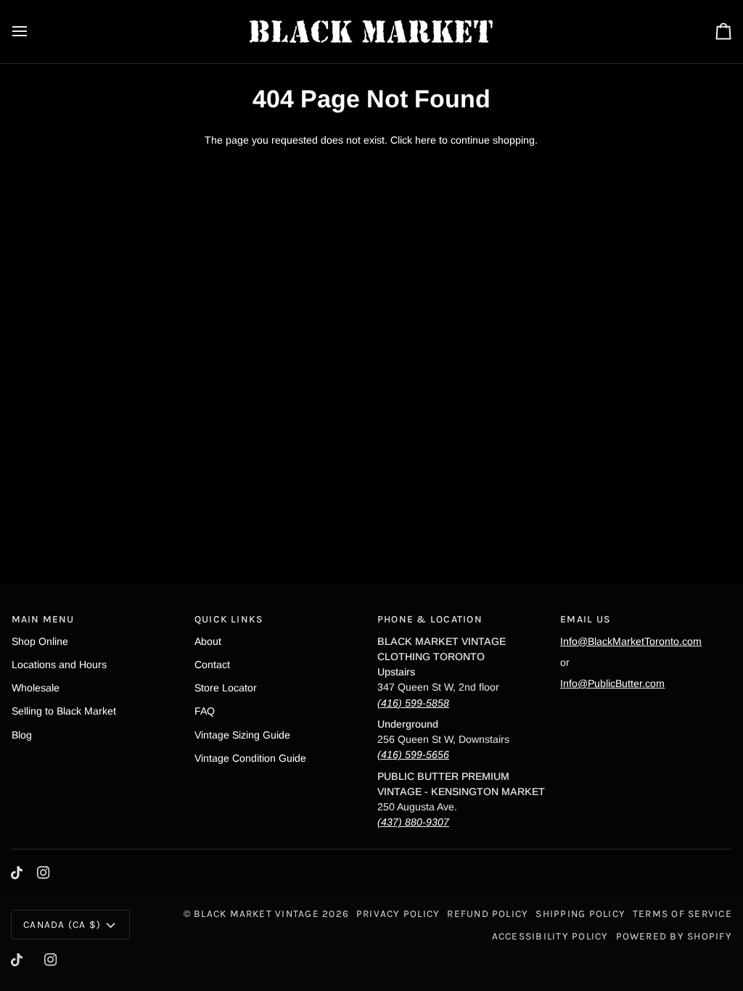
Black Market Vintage (256, 913)
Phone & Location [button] (430, 619)
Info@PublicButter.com (612, 683)
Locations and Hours (59, 664)
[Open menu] (32, 31)
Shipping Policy (580, 913)
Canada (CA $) (62, 924)
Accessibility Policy (550, 936)
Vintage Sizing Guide (242, 735)
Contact (212, 664)
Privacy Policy (398, 913)
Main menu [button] (43, 619)
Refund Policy (487, 913)
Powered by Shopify (674, 936)
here (425, 140)
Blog (22, 735)
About (207, 641)
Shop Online (40, 641)
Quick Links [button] (229, 619)
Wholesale (35, 688)
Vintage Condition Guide (250, 758)
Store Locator (225, 688)
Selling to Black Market (64, 711)
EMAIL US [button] (585, 619)
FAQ (204, 711)
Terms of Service (682, 913)
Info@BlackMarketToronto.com (631, 641)
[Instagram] (43, 872)
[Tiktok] (16, 872)
